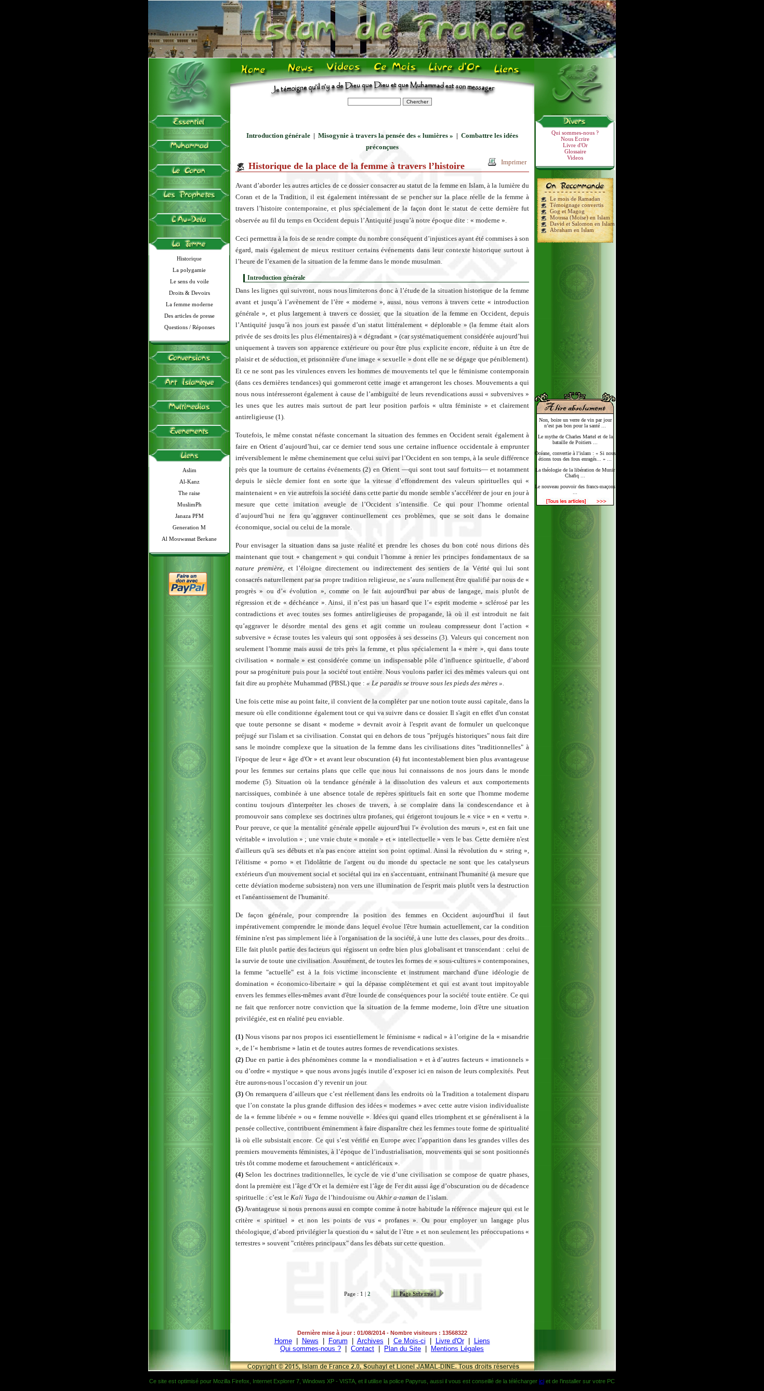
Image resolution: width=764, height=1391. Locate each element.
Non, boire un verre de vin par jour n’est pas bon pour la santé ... (575, 422)
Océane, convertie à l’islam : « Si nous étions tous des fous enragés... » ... (575, 456)
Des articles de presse (189, 316)
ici (541, 1381)
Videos (344, 73)
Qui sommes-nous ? (575, 132)
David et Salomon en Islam (582, 223)
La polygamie (189, 270)
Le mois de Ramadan (575, 199)
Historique (189, 258)
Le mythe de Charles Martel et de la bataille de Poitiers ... (575, 439)
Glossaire (575, 151)
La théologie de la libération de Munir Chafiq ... (575, 472)
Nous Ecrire (575, 139)
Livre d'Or (453, 73)
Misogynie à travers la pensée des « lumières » (385, 135)
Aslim (189, 470)
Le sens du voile (189, 281)
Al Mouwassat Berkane (189, 539)
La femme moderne (189, 304)
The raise (189, 493)
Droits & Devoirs (189, 293)
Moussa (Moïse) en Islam (580, 217)
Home (255, 73)
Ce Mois (395, 73)
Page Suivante (416, 1294)
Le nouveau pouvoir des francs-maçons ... (575, 489)
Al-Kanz (189, 481)
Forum (338, 1341)
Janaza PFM (189, 516)
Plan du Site (402, 1349)
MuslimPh (189, 504)
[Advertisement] (575, 313)
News (301, 73)
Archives (370, 1341)
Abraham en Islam (572, 230)
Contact (362, 1349)
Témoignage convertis (576, 205)
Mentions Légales (457, 1349)
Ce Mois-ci (409, 1341)
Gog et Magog (567, 211)
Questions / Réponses (189, 327)
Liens (509, 73)
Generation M (189, 527)
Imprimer (513, 162)
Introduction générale (278, 135)
